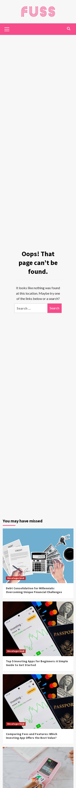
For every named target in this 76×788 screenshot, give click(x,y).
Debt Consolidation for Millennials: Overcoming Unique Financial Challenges (34, 590)
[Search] (68, 28)
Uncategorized (15, 578)
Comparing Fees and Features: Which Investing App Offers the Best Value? (31, 736)
